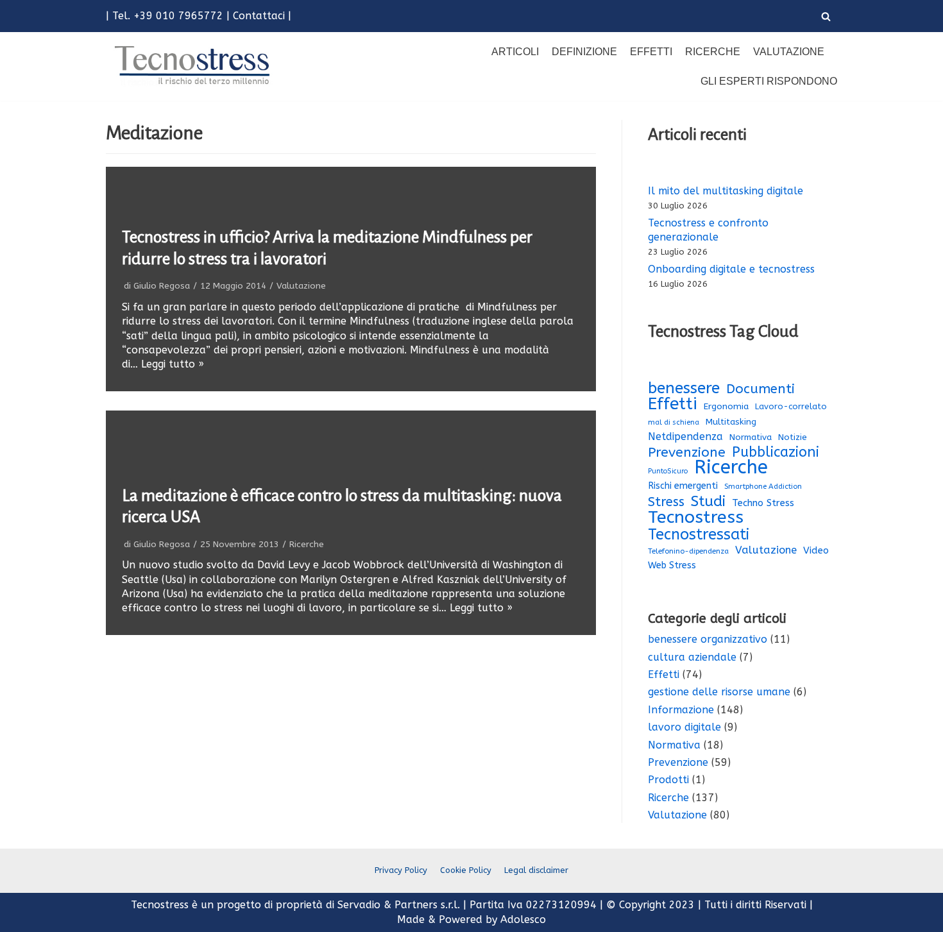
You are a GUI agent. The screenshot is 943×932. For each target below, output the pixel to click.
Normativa (750, 437)
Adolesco (523, 919)
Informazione (681, 710)
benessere (684, 388)
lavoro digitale (684, 727)
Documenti (760, 389)
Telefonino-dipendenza (688, 550)
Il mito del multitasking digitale (725, 191)
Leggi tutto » (172, 364)
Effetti (651, 51)
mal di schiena (673, 422)
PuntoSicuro (668, 471)
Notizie (792, 437)
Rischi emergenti (683, 485)
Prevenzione (687, 452)
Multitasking (731, 422)
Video (816, 550)
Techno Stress (763, 503)
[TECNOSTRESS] (194, 66)
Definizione (584, 51)
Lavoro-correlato (791, 406)
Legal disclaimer (536, 870)
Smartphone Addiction (763, 486)
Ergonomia (726, 406)
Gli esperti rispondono (769, 81)
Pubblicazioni (775, 452)
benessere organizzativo (707, 639)
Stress (666, 502)
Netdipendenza (685, 436)
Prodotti (668, 780)
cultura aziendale (692, 657)
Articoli (515, 51)
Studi (708, 502)
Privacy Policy (401, 870)
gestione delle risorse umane (719, 692)
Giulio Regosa (161, 285)
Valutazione (788, 51)
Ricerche (712, 51)
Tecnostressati (698, 534)
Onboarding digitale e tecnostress (731, 269)
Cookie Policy (465, 870)
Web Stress (672, 565)
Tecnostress (695, 517)
